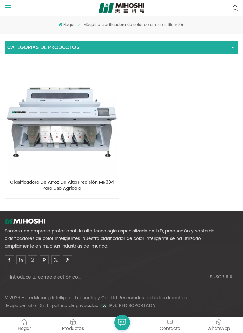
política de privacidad (75, 305)
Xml (44, 305)
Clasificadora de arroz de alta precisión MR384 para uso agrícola (62, 186)
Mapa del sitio (21, 305)
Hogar (68, 25)
